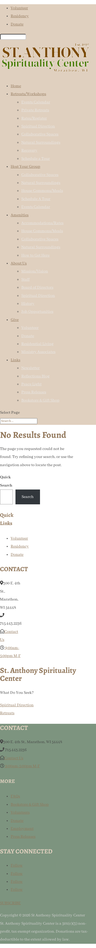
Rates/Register (34, 118)
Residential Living (37, 344)
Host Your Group (25, 166)
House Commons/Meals (42, 190)
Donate (17, 24)
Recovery (29, 150)
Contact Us (13, 758)
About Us (19, 263)
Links (15, 360)
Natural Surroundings (40, 142)
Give (15, 320)
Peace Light (31, 384)
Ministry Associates (38, 352)
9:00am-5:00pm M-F (22, 766)
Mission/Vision (34, 271)
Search (28, 497)
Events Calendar (35, 102)
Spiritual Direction (38, 126)
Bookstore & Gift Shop (40, 400)
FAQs (15, 796)
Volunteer (19, 8)
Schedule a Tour (35, 158)
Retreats (7, 713)
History (27, 303)
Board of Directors (37, 287)
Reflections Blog (35, 376)
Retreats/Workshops (28, 94)
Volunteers (20, 812)
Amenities (20, 215)
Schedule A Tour (35, 199)
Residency (20, 16)
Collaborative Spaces (39, 134)
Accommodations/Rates (42, 223)
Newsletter (30, 368)
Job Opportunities (37, 311)
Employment (22, 828)
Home (16, 86)
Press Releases (33, 392)
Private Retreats (35, 110)
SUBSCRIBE (10, 903)
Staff (25, 279)
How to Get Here (35, 255)
